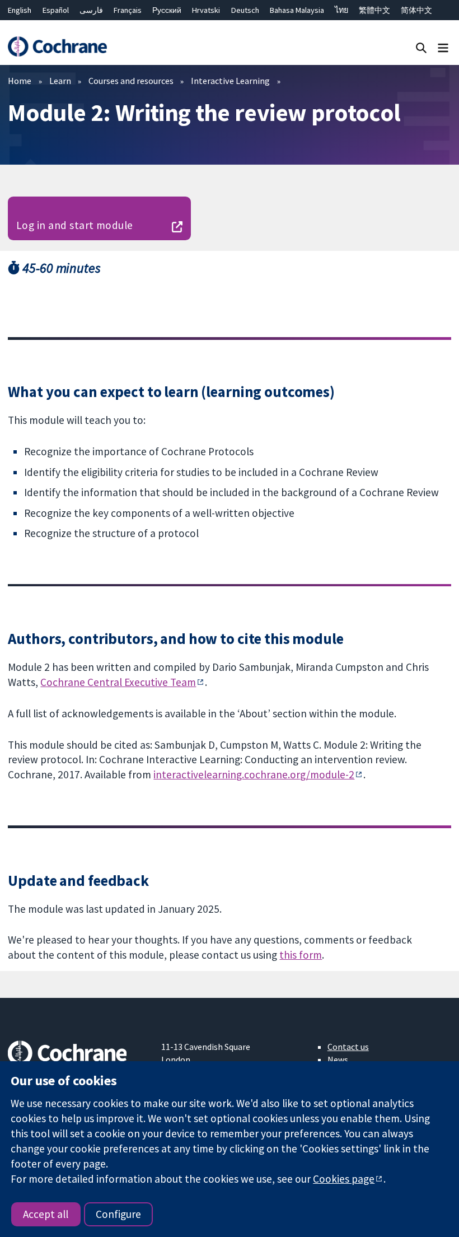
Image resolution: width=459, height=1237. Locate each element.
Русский (166, 10)
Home (19, 80)
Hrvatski (206, 10)
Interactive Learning (230, 80)
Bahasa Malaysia (297, 10)
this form (300, 954)
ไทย (341, 10)
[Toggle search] (421, 47)
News (337, 1059)
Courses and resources (131, 80)
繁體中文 (374, 10)
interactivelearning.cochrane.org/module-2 (253, 774)
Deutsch (245, 10)
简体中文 (416, 10)
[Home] (57, 46)
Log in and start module (74, 225)
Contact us (348, 1046)
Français (128, 10)
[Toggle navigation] (443, 47)
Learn (60, 80)
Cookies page (343, 1178)
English (19, 10)
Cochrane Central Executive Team (118, 682)
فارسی (91, 10)
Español (56, 10)
